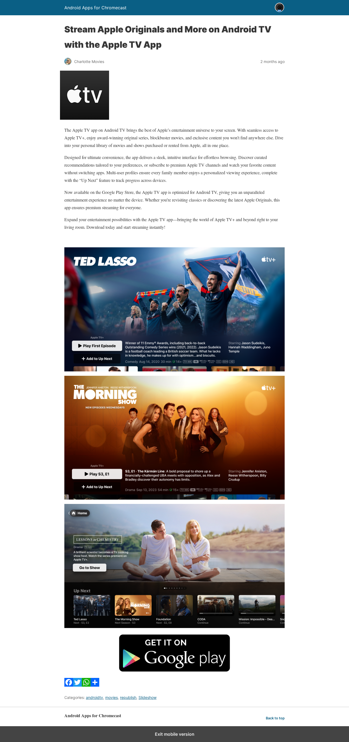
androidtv (94, 697)
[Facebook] (68, 685)
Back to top (275, 718)
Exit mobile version (174, 734)
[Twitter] (77, 685)
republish (128, 697)
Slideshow (148, 697)
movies (111, 697)
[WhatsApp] (86, 685)
